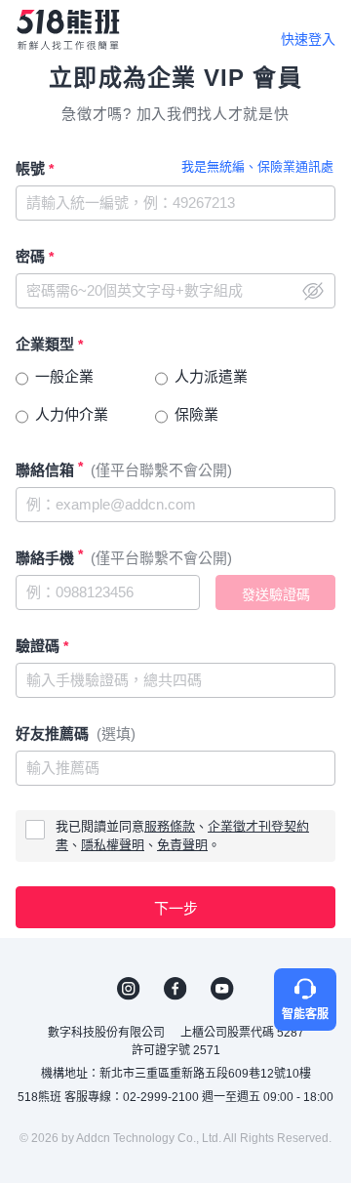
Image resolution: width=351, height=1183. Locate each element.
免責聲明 (182, 844)
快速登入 (308, 39)
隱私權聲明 (112, 844)
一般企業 (64, 376)
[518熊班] (68, 30)
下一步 (176, 908)
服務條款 (169, 826)
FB (175, 988)
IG (128, 988)
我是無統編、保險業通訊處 (257, 166)
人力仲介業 (71, 414)
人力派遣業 (211, 376)
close (313, 290)
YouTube (222, 988)
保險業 (196, 414)
